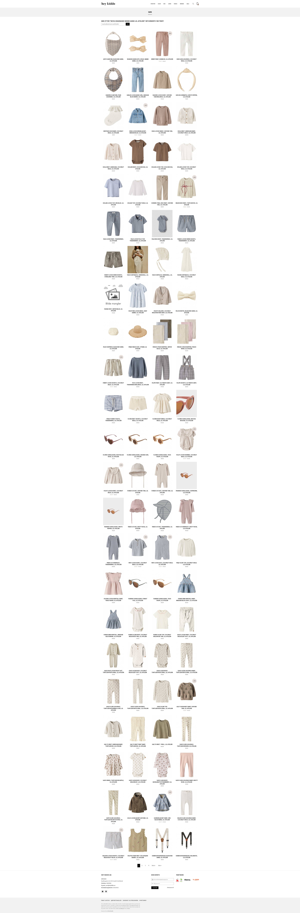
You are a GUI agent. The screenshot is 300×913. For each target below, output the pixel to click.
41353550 (109, 883)
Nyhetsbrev (142, 900)
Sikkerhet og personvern (130, 900)
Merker (182, 3)
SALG (188, 3)
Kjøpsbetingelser (116, 900)
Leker (169, 3)
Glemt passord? (170, 887)
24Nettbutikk (110, 911)
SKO (164, 3)
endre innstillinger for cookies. (123, 908)
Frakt (103, 900)
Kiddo (175, 3)
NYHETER (153, 3)
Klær (159, 3)
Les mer (111, 908)
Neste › (153, 865)
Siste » (160, 865)
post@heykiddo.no (110, 885)
